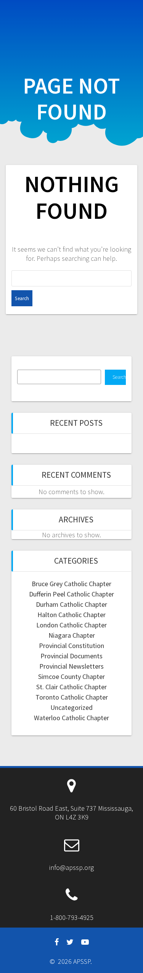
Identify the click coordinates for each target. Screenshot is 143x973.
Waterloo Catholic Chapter (71, 717)
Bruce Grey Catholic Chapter (71, 583)
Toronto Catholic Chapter (71, 697)
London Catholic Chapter (71, 625)
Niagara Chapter (71, 635)
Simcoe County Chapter (71, 676)
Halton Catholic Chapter (71, 614)
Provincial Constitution (71, 645)
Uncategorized (71, 707)
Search (119, 377)
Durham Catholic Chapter (71, 604)
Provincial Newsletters (71, 666)
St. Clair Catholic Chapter (71, 686)
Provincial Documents (71, 655)
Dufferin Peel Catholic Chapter (71, 594)
